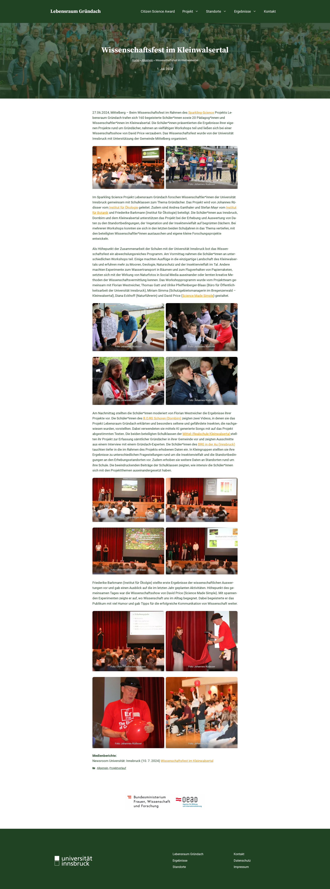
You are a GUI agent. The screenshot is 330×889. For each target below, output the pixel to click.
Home (135, 60)
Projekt (187, 11)
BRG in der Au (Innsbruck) (216, 444)
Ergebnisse (242, 11)
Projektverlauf (117, 768)
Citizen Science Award (158, 11)
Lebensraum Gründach (75, 11)
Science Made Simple (197, 296)
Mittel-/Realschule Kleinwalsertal (207, 434)
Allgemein (147, 60)
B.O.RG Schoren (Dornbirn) (162, 418)
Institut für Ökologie (123, 207)
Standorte (213, 11)
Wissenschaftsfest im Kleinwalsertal (187, 761)
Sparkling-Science (201, 112)
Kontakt (270, 11)
